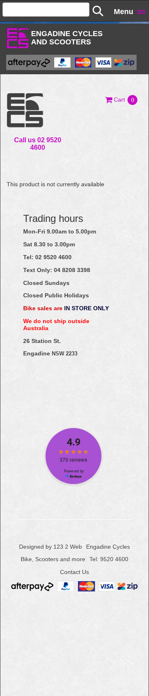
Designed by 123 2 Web (50, 546)
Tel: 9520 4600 (108, 559)
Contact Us (74, 572)
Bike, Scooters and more (53, 559)
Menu (123, 11)
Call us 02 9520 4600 (37, 143)
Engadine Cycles (108, 546)
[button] (121, 99)
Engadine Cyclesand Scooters (67, 37)
